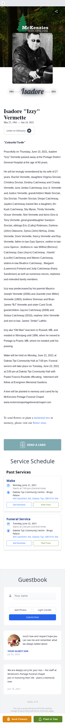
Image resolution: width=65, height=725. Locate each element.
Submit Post (32, 617)
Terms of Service (41, 711)
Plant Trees (46, 504)
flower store (39, 423)
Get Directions (19, 504)
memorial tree (42, 417)
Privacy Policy (24, 711)
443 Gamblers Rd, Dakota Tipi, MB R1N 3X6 (35, 498)
